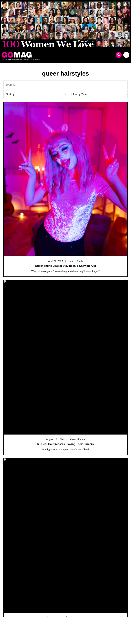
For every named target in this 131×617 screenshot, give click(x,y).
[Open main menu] (126, 55)
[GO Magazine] (49, 55)
